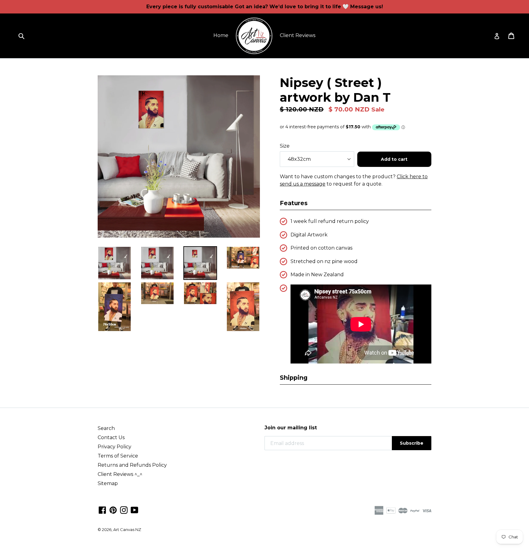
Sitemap (108, 483)
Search (106, 428)
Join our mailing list (290, 428)
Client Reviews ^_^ (120, 474)
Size (285, 146)
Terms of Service (118, 456)
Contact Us (111, 437)
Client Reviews (297, 35)
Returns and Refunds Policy (132, 465)
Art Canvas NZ (127, 529)
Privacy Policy (114, 447)
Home (220, 35)
